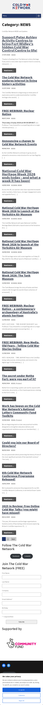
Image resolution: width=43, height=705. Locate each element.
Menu (5, 16)
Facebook (16, 556)
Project (19, 383)
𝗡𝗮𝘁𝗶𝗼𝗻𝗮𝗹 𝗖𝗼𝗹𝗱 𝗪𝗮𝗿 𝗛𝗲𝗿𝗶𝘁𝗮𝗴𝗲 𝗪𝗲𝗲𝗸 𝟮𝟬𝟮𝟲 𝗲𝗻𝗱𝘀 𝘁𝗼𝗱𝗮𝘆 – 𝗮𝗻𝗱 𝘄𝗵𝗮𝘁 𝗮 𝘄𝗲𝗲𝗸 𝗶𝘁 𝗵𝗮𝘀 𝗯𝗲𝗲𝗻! (21, 176)
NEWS (13, 55)
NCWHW (14, 185)
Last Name (5, 582)
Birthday (5, 608)
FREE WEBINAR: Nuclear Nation (18, 112)
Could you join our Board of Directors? (20, 444)
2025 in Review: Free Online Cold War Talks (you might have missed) (21, 509)
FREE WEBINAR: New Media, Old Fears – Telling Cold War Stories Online (20, 345)
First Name (5, 573)
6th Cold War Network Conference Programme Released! (18, 476)
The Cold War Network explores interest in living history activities (19, 80)
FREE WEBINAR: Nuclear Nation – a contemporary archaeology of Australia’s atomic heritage (20, 310)
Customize (21, 695)
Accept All (21, 690)
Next (13, 539)
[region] (21, 689)
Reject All (21, 701)
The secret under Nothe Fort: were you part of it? (19, 377)
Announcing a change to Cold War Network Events (19, 142)
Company (5, 591)
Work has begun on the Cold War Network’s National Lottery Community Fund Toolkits (21, 411)
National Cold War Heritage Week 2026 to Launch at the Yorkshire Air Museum (20, 211)
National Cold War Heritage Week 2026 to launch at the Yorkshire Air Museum (20, 244)
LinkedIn (27, 556)
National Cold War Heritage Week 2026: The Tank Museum (20, 275)
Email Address (7, 599)
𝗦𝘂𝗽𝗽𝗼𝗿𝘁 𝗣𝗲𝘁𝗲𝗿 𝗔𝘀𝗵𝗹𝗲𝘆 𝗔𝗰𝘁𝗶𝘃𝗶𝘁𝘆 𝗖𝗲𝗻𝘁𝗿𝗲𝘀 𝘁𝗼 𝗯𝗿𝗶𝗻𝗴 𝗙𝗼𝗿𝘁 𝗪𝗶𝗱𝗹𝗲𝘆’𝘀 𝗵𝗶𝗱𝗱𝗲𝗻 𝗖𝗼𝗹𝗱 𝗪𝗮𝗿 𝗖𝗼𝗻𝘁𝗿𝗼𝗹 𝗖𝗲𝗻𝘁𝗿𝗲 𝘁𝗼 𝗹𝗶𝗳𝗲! (19, 43)
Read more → (9, 70)
